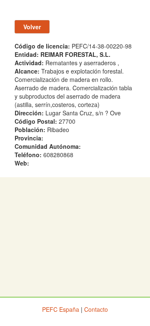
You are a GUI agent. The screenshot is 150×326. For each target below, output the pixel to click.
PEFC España (60, 309)
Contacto (96, 309)
